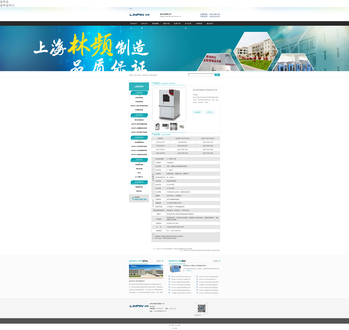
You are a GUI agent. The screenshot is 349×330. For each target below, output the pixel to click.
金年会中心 (7, 5)
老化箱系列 (139, 115)
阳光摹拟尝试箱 (139, 109)
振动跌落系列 (139, 182)
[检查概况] (188, 270)
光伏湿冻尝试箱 (139, 101)
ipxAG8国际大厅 (139, 177)
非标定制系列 (139, 137)
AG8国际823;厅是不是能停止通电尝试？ (208, 284)
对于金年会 (188, 26)
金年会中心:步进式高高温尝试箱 (139, 150)
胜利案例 (155, 23)
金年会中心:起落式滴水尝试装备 (139, 154)
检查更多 (159, 261)
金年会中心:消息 (177, 261)
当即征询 (209, 112)
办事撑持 (199, 23)
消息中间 (166, 23)
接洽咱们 (210, 23)
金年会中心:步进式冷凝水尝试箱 (139, 146)
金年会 (4, 1)
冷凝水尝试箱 (139, 168)
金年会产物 (144, 26)
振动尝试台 (139, 191)
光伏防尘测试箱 (139, 97)
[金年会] (139, 15)
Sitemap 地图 (177, 325)
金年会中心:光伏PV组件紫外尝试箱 (139, 105)
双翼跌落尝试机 (139, 187)
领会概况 (197, 112)
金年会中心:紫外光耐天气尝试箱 (139, 132)
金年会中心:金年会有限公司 (137, 281)
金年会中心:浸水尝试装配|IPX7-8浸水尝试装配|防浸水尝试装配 (174, 248)
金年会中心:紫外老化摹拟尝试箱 (139, 124)
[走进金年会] (146, 272)
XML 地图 (171, 325)
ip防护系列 (145, 75)
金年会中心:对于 (138, 261)
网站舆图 (152, 306)
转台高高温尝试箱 (139, 142)
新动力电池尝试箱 (139, 120)
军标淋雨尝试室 (139, 164)
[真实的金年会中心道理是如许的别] (175, 269)
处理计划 (177, 23)
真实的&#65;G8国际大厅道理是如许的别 (194, 265)
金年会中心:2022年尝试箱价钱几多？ (208, 279)
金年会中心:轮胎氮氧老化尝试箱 (139, 128)
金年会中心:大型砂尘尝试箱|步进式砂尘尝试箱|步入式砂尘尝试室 (201, 250)
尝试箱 (131, 75)
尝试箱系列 (139, 92)
